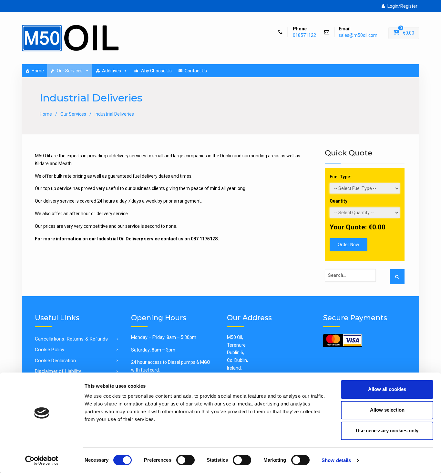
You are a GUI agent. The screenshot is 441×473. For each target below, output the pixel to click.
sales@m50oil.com (358, 35)
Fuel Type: (340, 176)
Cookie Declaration (55, 360)
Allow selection (387, 410)
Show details (336, 460)
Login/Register (402, 6)
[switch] (185, 460)
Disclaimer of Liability (58, 371)
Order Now (348, 244)
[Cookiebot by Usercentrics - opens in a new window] (42, 460)
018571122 (304, 35)
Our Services (70, 70)
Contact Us (196, 70)
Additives (111, 70)
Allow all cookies (387, 389)
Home (38, 70)
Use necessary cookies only (387, 430)
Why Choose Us (156, 70)
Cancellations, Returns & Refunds (71, 339)
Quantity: (339, 201)
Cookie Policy (50, 349)
